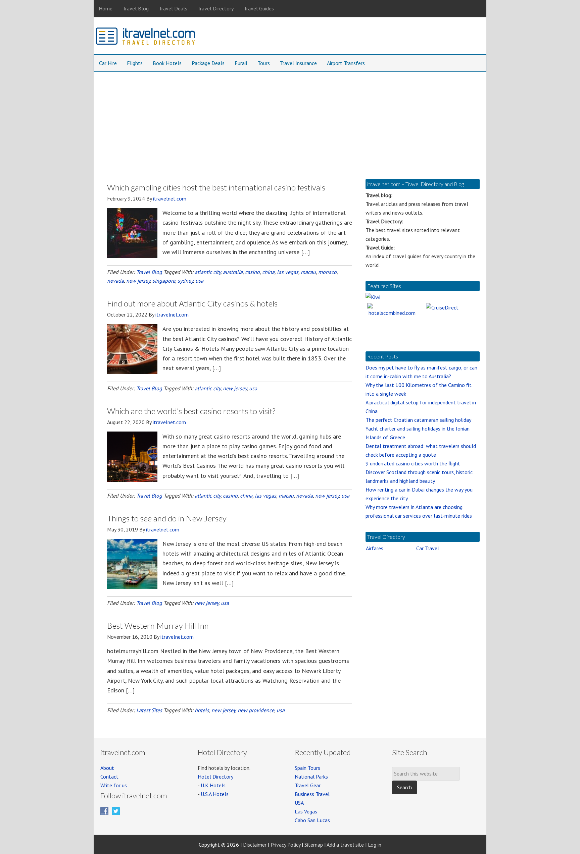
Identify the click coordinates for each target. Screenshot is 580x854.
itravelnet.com (146, 37)
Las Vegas (306, 811)
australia (233, 272)
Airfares (374, 548)
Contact (109, 776)
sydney (185, 280)
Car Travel (427, 548)
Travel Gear (308, 785)
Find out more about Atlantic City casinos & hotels (192, 303)
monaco (327, 272)
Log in (374, 844)
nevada (115, 280)
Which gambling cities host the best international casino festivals (216, 187)
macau (308, 272)
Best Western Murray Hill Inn (158, 625)
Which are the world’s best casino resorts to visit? (191, 411)
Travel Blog (149, 272)
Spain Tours (307, 767)
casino (252, 272)
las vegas (287, 272)
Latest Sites (149, 710)
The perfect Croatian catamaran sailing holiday (418, 419)
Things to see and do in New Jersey (167, 518)
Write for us (113, 785)
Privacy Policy (285, 844)
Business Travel (312, 794)
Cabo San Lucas (312, 820)
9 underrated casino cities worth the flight (413, 463)
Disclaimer (255, 844)
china (268, 272)
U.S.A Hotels (215, 794)
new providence (256, 710)
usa (199, 280)
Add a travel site (345, 844)
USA (299, 802)
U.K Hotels (213, 785)
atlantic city (208, 272)
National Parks (311, 776)
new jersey (138, 280)
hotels (202, 710)
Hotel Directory (215, 776)
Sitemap (313, 844)
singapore (163, 280)
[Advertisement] (290, 122)
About (107, 767)
